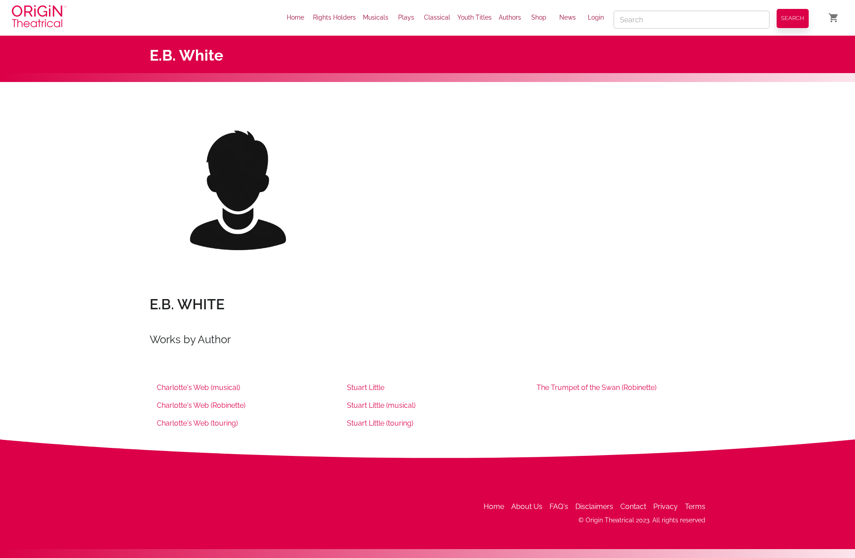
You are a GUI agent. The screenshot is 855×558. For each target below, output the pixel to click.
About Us (526, 506)
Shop (538, 17)
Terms (695, 506)
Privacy (665, 506)
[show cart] (833, 18)
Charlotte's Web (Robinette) (201, 405)
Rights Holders (334, 17)
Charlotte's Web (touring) (197, 423)
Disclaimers (594, 506)
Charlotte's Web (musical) (198, 387)
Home (295, 17)
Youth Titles (474, 17)
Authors (510, 17)
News (567, 17)
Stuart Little (365, 387)
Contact (633, 506)
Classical (437, 17)
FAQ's (559, 506)
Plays (406, 17)
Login (596, 17)
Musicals (375, 17)
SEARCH (792, 18)
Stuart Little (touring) (380, 423)
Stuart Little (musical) (381, 405)
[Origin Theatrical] (39, 17)
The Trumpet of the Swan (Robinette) (596, 387)
